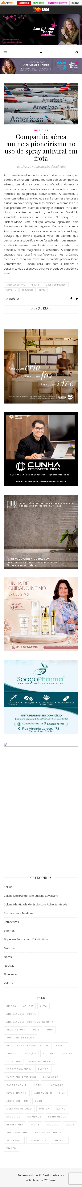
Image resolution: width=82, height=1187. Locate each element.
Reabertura (15, 1124)
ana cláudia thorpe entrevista (30, 1021)
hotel (38, 1085)
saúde (70, 1124)
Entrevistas (11, 922)
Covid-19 (11, 289)
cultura (49, 1053)
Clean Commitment (55, 284)
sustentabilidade (48, 1132)
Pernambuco (57, 1116)
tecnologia (37, 1140)
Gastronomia (16, 1085)
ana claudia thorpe (21, 1013)
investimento (16, 1092)
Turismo (59, 1140)
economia (13, 1061)
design (67, 1053)
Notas (8, 957)
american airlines (15, 284)
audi (50, 1029)
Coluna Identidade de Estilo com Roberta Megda (36, 904)
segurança (27, 289)
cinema (11, 1053)
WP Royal (49, 1180)
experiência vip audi (21, 1077)
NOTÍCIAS (24, 3)
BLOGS (75, 3)
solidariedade (17, 1132)
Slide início (10, 974)
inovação (57, 1085)
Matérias (9, 948)
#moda (11, 1006)
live (62, 1092)
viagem (11, 1148)
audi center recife (20, 1037)
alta (43, 1006)
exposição (51, 1077)
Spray (42, 289)
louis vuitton (17, 1100)
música (44, 1108)
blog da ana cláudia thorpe (27, 1045)
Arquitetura (16, 1029)
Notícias (41, 130)
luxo (38, 1100)
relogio (53, 1124)
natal (60, 1108)
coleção (30, 1053)
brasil (60, 1045)
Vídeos (8, 983)
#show (28, 1006)
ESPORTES (38, 3)
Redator (14, 298)
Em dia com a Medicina (18, 913)
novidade (34, 1116)
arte (36, 1029)
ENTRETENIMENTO (58, 3)
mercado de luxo (19, 1108)
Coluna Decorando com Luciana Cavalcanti (31, 895)
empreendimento (40, 1061)
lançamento (43, 1092)
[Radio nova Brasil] (41, 73)
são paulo (14, 1140)
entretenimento (18, 1069)
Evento (43, 1069)
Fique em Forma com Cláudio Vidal (26, 939)
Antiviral (35, 284)
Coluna (8, 887)
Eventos (9, 930)
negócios (13, 1116)
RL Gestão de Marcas (51, 1175)
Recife (35, 1124)
